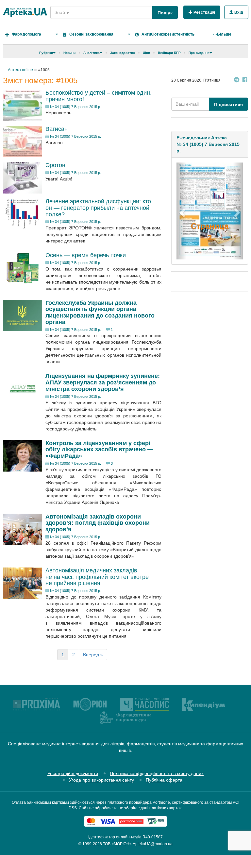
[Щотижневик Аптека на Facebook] (245, 80)
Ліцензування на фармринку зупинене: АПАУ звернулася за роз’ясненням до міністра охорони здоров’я (102, 382)
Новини (69, 52)
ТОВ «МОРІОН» (117, 844)
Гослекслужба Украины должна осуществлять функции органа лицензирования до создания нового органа (100, 312)
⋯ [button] (222, 34)
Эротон (55, 165)
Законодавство (122, 52)
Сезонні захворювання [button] (91, 34)
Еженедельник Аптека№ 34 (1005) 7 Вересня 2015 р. (208, 144)
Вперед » (93, 654)
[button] (181, 211)
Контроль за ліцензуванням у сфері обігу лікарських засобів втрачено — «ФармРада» (99, 449)
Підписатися (228, 104)
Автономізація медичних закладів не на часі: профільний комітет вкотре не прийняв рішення (97, 577)
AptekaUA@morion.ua (153, 844)
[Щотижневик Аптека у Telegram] (236, 80)
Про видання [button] (199, 52)
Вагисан (56, 129)
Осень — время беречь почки (85, 255)
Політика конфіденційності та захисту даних (157, 773)
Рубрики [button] (46, 52)
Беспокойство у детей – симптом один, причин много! (98, 95)
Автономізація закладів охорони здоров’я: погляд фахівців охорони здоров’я (97, 523)
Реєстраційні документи (72, 773)
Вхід (238, 12)
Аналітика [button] (91, 52)
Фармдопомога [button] (26, 34)
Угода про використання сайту (101, 780)
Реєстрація (203, 12)
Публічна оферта (164, 780)
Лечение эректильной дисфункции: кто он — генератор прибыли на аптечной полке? (98, 208)
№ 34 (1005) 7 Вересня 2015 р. (75, 107)
